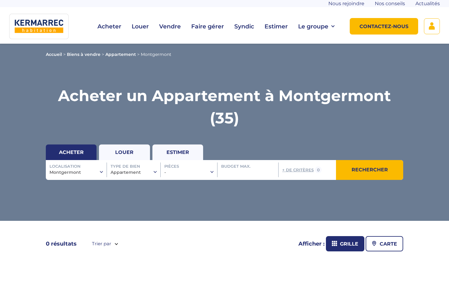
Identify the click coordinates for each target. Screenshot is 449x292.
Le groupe (313, 26)
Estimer (276, 26)
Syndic (244, 26)
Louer (140, 26)
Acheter (109, 26)
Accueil (54, 54)
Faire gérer (207, 26)
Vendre (170, 26)
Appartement (120, 54)
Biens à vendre (83, 54)
